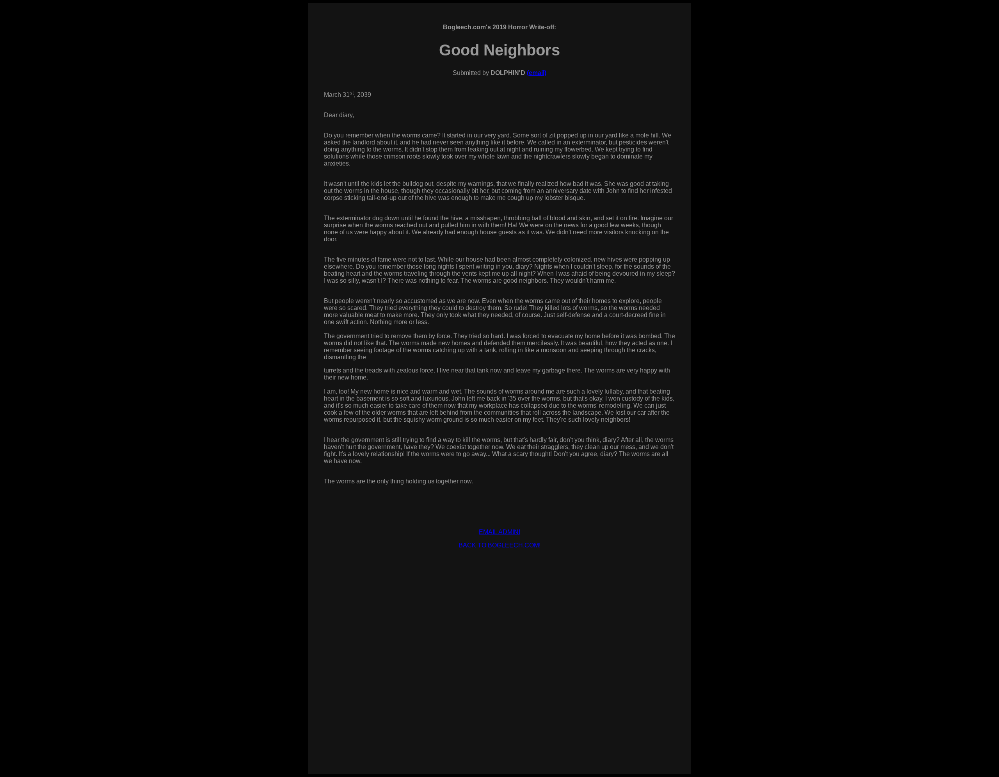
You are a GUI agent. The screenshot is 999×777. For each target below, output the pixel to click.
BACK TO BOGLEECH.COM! (499, 545)
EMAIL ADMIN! (499, 532)
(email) (536, 73)
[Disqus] (499, 652)
